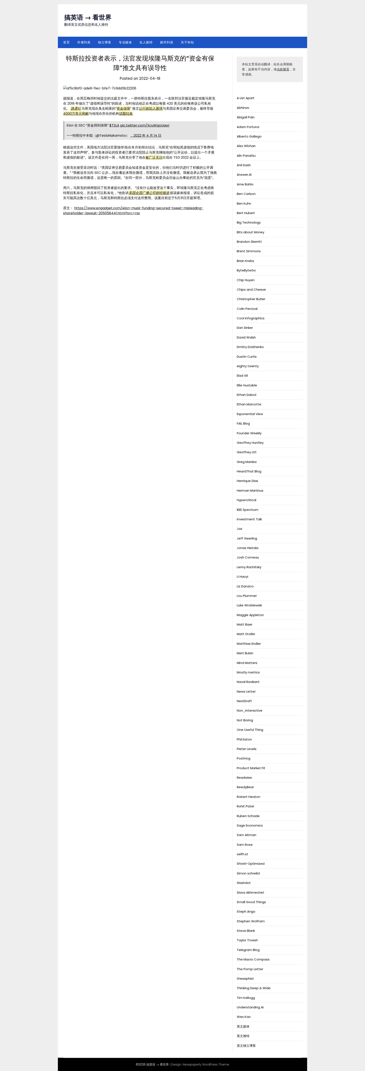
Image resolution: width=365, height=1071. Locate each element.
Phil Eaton (244, 739)
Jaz (239, 528)
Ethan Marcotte (249, 404)
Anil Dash (244, 165)
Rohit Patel (245, 806)
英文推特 (243, 1036)
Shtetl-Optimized (250, 863)
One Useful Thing (250, 729)
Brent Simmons (249, 251)
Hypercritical (246, 500)
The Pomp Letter (250, 969)
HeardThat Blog (249, 471)
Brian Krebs (245, 261)
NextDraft (244, 701)
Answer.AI (244, 174)
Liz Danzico (245, 586)
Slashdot (244, 883)
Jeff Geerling (247, 538)
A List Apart (246, 98)
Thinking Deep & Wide (254, 988)
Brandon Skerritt (249, 241)
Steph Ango (246, 911)
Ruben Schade (248, 816)
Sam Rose (245, 844)
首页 (66, 42)
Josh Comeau (248, 557)
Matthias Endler (249, 643)
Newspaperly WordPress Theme (206, 1064)
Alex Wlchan (246, 146)
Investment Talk (249, 519)
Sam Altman (246, 835)
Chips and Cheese (251, 289)
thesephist (245, 978)
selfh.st (242, 854)
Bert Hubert (246, 213)
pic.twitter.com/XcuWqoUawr (145, 125)
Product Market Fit (251, 768)
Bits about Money (250, 232)
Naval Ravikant (248, 682)
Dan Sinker (245, 327)
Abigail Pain (246, 117)
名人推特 (146, 42)
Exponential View (250, 414)
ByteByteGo (246, 270)
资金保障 (123, 108)
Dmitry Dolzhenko (250, 347)
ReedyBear (245, 787)
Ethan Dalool (246, 395)
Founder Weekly (249, 433)
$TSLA (114, 125)
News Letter (246, 691)
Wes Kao (244, 1016)
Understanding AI (250, 1007)
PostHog (243, 758)
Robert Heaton (248, 796)
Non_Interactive (249, 710)
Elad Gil (242, 375)
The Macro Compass (253, 959)
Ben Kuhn (244, 203)
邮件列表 (166, 42)
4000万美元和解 (76, 113)
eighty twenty (248, 366)
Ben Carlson (246, 194)
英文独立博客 (246, 1045)
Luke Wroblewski (249, 605)
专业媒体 (125, 42)
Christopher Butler (251, 299)
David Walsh (246, 337)
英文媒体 (243, 1026)
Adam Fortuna (248, 127)
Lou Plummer (247, 596)
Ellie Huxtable (247, 385)
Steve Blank (246, 930)
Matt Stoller (246, 634)
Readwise (244, 777)
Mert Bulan (245, 653)
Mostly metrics (248, 672)
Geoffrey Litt (247, 452)
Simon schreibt (248, 873)
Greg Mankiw (247, 462)
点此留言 (283, 69)
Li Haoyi (242, 576)
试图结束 (126, 113)
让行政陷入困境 (151, 108)
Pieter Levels (246, 749)
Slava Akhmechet (250, 892)
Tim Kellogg (246, 997)
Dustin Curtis (247, 356)
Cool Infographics (250, 318)
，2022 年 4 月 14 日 (145, 135)
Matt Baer (244, 624)
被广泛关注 (154, 157)
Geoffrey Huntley (250, 442)
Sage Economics (250, 825)
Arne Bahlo (245, 184)
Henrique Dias (247, 481)
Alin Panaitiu (246, 155)
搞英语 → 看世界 (88, 17)
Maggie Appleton (250, 615)
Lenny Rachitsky (249, 567)
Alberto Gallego (249, 136)
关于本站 (187, 42)
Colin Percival (247, 308)
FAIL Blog (243, 423)
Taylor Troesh (247, 940)
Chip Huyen (246, 280)
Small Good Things (251, 902)
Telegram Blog (248, 950)
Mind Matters (247, 663)
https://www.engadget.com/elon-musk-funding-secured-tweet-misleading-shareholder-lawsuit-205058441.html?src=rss (133, 211)
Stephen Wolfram (251, 921)
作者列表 (83, 42)
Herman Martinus (250, 490)
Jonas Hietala (247, 548)
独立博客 (104, 42)
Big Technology (249, 222)
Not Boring (245, 720)
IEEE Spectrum (247, 509)
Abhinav (243, 107)
